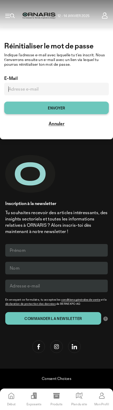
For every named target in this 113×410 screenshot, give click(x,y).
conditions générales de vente (80, 299)
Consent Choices (56, 378)
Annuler (56, 123)
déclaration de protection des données (30, 304)
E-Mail (11, 78)
